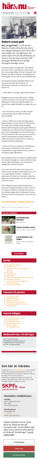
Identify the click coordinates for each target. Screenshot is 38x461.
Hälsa (18, 241)
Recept (22, 222)
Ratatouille (9, 272)
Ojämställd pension (12, 299)
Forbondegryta (11, 274)
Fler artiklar (19, 253)
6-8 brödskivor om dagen (24, 238)
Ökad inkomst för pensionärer (15, 302)
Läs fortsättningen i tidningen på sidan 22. (18, 202)
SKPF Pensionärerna (19, 370)
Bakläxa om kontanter (13, 300)
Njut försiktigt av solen (13, 323)
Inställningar (19, 442)
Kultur (18, 230)
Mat (3, 45)
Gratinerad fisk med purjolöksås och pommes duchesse (17, 282)
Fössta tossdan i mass (25, 227)
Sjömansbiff (10, 276)
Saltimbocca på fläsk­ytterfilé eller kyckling (19, 277)
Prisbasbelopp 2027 (12, 297)
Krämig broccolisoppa (13, 279)
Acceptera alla (19, 455)
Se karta (7, 413)
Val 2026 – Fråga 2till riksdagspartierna (12, 326)
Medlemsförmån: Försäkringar (18, 334)
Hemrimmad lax (11, 267)
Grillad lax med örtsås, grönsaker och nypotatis (18, 269)
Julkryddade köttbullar (13, 285)
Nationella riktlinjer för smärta (15, 318)
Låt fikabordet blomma (22, 218)
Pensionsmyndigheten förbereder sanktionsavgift (17, 305)
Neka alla (19, 448)
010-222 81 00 (14, 415)
